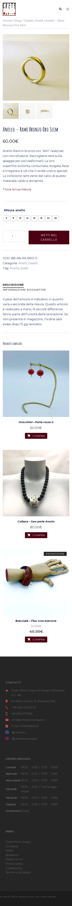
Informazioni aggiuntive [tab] (24, 289)
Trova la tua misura (17, 189)
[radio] (6, 218)
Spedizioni (12, 855)
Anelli (39, 20)
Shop (18, 20)
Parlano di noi (14, 859)
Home (7, 20)
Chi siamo (12, 846)
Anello (14, 268)
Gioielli (28, 20)
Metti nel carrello (49, 237)
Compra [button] (38, 435)
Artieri (9, 850)
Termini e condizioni (18, 872)
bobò (24, 268)
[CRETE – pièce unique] (9, 9)
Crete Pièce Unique (18, 842)
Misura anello (14, 210)
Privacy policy (14, 863)
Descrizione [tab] (13, 284)
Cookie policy (14, 868)
